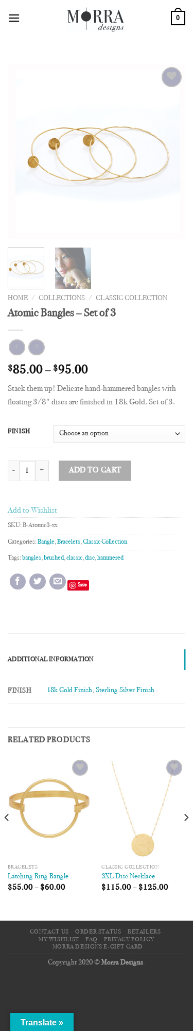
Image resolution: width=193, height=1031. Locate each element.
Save (82, 585)
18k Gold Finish (69, 690)
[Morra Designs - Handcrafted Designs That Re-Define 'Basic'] (95, 18)
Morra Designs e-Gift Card (97, 947)
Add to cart (95, 470)
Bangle (46, 542)
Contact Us (49, 932)
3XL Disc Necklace (128, 876)
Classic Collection (131, 298)
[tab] (96, 659)
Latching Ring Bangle (38, 876)
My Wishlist (59, 940)
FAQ (91, 940)
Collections (62, 298)
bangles (31, 558)
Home (18, 298)
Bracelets (68, 542)
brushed (54, 558)
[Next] (169, 152)
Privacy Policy (129, 940)
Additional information (51, 660)
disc (90, 558)
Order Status (98, 932)
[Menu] (14, 17)
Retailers (144, 932)
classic (74, 558)
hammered (110, 558)
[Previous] (24, 152)
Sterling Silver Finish (125, 690)
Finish (19, 432)
